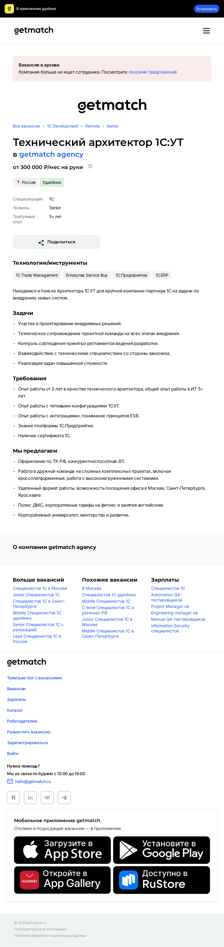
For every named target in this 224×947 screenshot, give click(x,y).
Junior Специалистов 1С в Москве (107, 622)
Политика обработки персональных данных (50, 936)
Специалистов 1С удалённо (109, 594)
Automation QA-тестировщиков (166, 597)
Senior (112, 125)
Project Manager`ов (170, 606)
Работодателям (22, 720)
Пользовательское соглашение (40, 929)
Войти (12, 753)
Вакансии (16, 688)
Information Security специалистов (170, 628)
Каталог (14, 710)
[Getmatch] (33, 31)
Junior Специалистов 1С (36, 594)
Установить (206, 8)
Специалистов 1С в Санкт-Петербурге (39, 604)
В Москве (91, 588)
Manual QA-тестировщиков (178, 619)
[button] (90, 167)
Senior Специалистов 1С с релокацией (38, 627)
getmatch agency (51, 154)
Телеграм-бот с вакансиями (34, 677)
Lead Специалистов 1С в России (37, 639)
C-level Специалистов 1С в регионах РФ (108, 610)
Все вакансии (26, 125)
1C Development (62, 125)
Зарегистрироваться (27, 742)
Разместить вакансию (28, 731)
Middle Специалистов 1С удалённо (37, 615)
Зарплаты (16, 699)
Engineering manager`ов (174, 612)
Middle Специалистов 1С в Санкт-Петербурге (108, 633)
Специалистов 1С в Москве (40, 588)
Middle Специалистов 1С (106, 601)
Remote (92, 125)
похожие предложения (153, 72)
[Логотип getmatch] (26, 662)
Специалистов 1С (168, 588)
